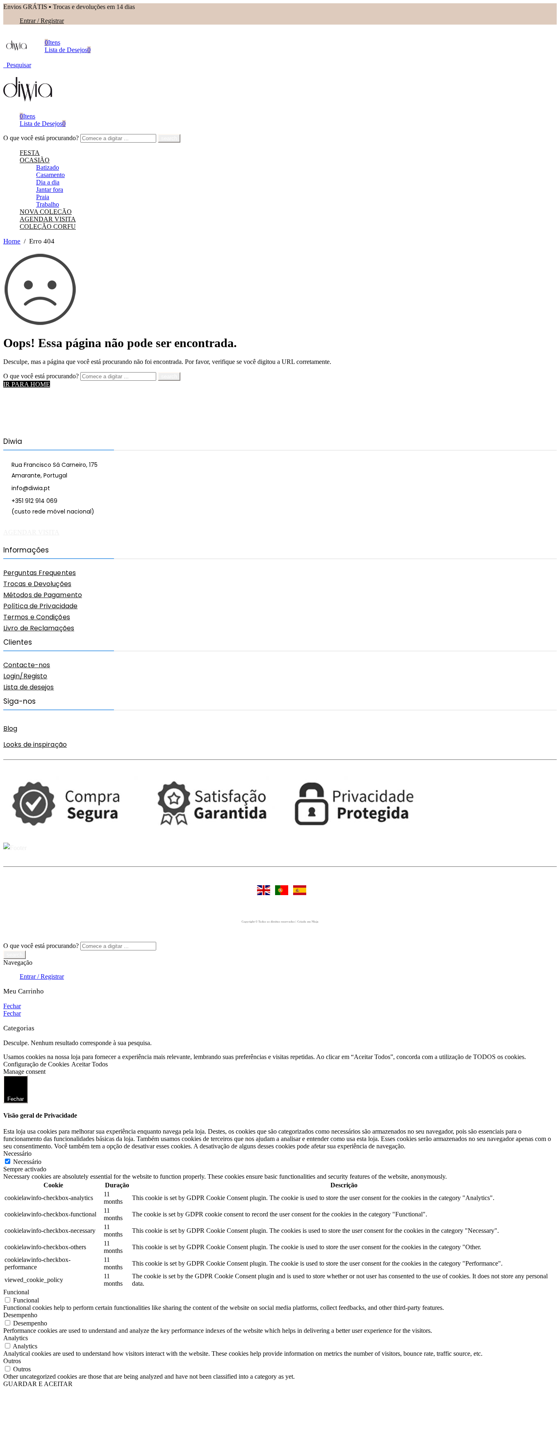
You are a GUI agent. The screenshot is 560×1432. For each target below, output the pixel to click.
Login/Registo (25, 676)
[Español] (298, 894)
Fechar (12, 1005)
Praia (42, 196)
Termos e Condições (36, 617)
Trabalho (47, 204)
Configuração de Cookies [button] (36, 1064)
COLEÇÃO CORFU (48, 226)
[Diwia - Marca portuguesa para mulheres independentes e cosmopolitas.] (16, 48)
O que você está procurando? (41, 137)
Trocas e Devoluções (37, 584)
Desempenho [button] (20, 1315)
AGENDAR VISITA (48, 219)
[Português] (280, 894)
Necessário (27, 1161)
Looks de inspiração (35, 744)
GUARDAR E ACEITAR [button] (38, 1383)
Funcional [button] (16, 1292)
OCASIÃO (35, 160)
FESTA (30, 152)
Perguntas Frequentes (39, 572)
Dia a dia (47, 182)
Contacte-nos (26, 665)
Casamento (50, 174)
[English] (262, 894)
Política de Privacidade (40, 606)
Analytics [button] (15, 1337)
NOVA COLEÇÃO (46, 211)
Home (11, 241)
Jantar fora (49, 189)
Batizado (47, 167)
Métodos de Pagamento (42, 595)
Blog (10, 728)
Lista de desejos (28, 687)
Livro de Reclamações (38, 628)
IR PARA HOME (26, 384)
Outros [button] (12, 1360)
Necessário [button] (17, 1153)
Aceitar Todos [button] (89, 1064)
